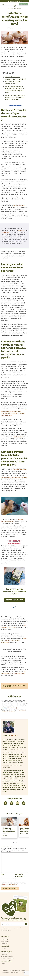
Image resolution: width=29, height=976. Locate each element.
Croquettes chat (4, 939)
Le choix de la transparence (7, 958)
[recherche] (6, 4)
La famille (3, 948)
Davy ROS (14, 735)
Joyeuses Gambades (20, 469)
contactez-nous (18, 437)
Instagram (6, 972)
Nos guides (3, 963)
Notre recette (4, 954)
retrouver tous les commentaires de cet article (15, 686)
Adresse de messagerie (19, 875)
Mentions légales (15, 972)
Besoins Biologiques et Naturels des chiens (14, 477)
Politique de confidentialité (9, 884)
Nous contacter (23, 4)
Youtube (18, 970)
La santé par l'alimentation (7, 956)
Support (23, 972)
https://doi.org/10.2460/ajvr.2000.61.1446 (9, 707)
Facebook (24, 970)
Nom (3, 874)
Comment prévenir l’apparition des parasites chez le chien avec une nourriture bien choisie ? (15, 97)
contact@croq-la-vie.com (8, 970)
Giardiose (21, 230)
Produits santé (4, 943)
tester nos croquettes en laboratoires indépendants (13, 640)
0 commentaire (18, 28)
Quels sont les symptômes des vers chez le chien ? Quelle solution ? (9, 830)
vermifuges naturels (19, 205)
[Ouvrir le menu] (3, 4)
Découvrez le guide (14, 600)
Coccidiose (5, 232)
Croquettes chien (5, 941)
